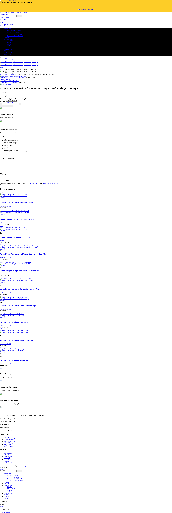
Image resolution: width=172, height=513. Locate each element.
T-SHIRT (6, 461)
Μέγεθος (2, 101)
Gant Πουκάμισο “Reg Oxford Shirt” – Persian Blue (19, 271)
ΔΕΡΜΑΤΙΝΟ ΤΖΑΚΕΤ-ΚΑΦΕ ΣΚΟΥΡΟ (12, 77)
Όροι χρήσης (7, 444)
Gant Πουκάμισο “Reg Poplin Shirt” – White (16, 237)
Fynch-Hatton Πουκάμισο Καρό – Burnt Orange (18, 306)
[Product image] (13, 196)
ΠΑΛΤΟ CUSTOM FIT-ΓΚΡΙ (9, 82)
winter (58, 183)
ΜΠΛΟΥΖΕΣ (8, 453)
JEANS (9, 42)
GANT (2, 222)
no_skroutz (53, 183)
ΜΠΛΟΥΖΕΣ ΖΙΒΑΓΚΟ (14, 34)
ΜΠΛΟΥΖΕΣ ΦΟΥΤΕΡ (14, 31)
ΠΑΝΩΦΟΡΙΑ (8, 459)
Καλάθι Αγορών (8, 446)
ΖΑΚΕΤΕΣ (7, 458)
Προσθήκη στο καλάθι (6, 106)
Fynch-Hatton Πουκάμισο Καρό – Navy (14, 360)
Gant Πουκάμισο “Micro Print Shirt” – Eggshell (17, 219)
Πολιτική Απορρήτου (10, 443)
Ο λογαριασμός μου (9, 441)
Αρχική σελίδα (4, 74)
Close (1, 469)
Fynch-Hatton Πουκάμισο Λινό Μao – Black (16, 202)
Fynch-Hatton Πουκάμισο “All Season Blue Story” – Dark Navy (23, 254)
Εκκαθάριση (9, 102)
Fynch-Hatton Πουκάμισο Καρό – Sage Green (17, 340)
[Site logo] (15, 14)
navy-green (46, 183)
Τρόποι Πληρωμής (9, 439)
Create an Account (5, 512)
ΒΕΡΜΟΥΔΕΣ (11, 44)
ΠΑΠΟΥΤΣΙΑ (8, 462)
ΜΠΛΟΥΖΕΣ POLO (13, 32)
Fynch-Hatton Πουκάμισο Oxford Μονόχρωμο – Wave (20, 289)
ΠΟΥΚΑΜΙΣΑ (13, 74)
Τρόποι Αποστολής (9, 438)
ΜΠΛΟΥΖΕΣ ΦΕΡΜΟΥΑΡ (15, 36)
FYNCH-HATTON (5, 206)
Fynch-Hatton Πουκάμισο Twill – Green (15, 322)
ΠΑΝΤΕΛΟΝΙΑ (8, 456)
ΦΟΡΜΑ (9, 46)
